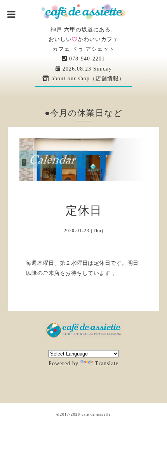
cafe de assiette (96, 414)
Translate (106, 363)
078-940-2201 (86, 59)
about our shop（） (87, 78)
